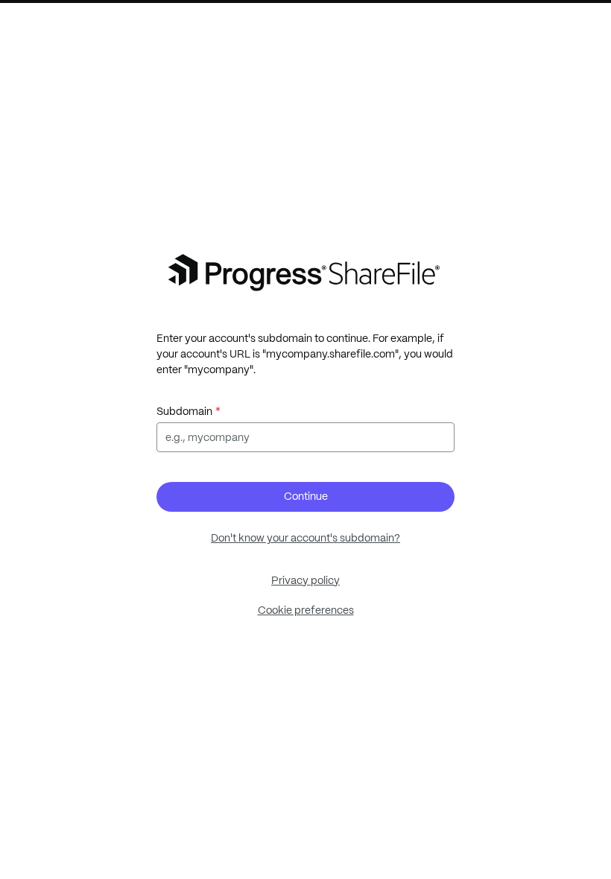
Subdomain (184, 411)
